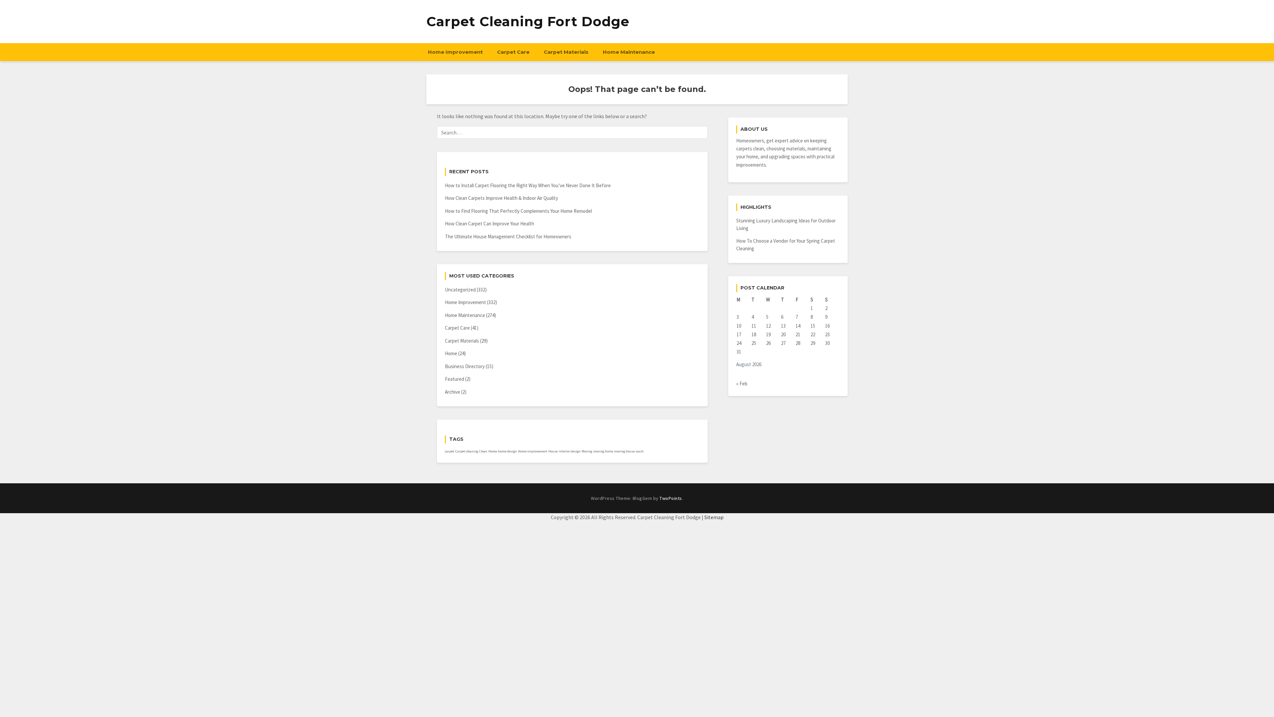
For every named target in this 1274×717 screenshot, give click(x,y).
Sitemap (714, 517)
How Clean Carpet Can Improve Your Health (489, 223)
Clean (483, 451)
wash (640, 451)
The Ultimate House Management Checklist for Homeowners (508, 236)
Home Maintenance (629, 52)
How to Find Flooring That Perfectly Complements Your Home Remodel (518, 211)
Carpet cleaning (466, 451)
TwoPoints (671, 498)
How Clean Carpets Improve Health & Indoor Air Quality (501, 198)
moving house (624, 451)
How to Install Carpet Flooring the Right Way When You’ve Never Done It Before (528, 185)
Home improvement (532, 451)
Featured (454, 379)
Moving (587, 451)
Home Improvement (455, 52)
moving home (603, 451)
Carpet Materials (566, 52)
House (553, 451)
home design (507, 451)
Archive (452, 392)
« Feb (741, 383)
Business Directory (465, 366)
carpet (449, 451)
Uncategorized (460, 289)
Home (451, 353)
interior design (570, 451)
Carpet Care (513, 52)
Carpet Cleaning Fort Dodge (527, 21)
